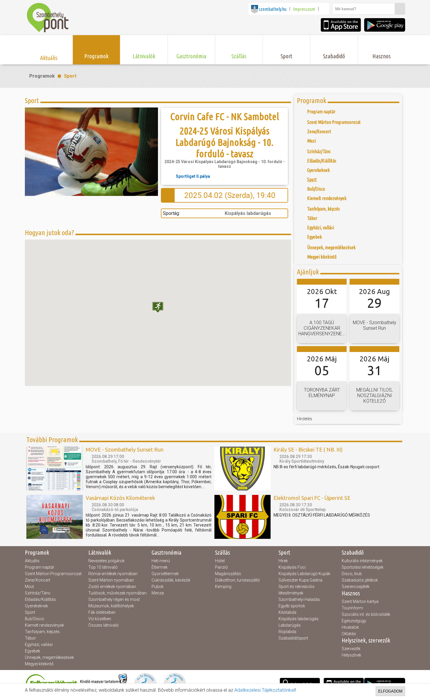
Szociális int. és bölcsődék (366, 614)
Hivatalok (350, 627)
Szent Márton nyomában (111, 580)
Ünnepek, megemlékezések (49, 657)
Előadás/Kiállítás (40, 599)
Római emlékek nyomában (112, 573)
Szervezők (351, 648)
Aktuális (32, 560)
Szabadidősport (293, 638)
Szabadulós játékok (360, 580)
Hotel (220, 560)
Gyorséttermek (165, 573)
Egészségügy (354, 620)
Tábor (30, 638)
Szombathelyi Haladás (299, 599)
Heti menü (161, 560)
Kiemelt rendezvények (44, 625)
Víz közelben (99, 618)
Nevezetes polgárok (106, 560)
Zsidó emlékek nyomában (112, 586)
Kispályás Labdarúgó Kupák (304, 573)
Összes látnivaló (103, 625)
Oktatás (349, 633)
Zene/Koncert (37, 580)
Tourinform (352, 608)
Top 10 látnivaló (103, 567)
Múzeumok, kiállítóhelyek (111, 606)
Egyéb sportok (291, 606)
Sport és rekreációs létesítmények (296, 589)
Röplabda (287, 631)
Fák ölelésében (102, 612)
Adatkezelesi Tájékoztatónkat (264, 690)
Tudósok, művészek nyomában (117, 593)
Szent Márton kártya (360, 601)
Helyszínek (351, 655)
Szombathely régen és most (114, 599)
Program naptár (39, 567)
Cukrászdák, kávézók (171, 580)
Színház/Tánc (38, 593)
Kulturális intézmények (362, 560)
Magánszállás (228, 573)
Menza (158, 593)
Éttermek (160, 567)
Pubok (158, 586)
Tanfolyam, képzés (42, 631)
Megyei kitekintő (39, 664)
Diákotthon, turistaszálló (237, 580)
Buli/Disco (34, 618)
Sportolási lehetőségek (362, 567)
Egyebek (32, 651)
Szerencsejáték (355, 586)
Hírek (283, 560)
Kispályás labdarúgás (298, 618)
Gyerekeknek (36, 606)
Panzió (221, 567)
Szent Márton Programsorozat (53, 573)
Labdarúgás (289, 625)
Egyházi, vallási (39, 644)
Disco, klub (352, 573)
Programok (42, 76)
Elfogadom (390, 691)
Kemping (223, 586)
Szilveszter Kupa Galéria (300, 580)
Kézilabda (287, 612)
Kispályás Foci (292, 567)
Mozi (29, 586)
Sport (70, 76)
